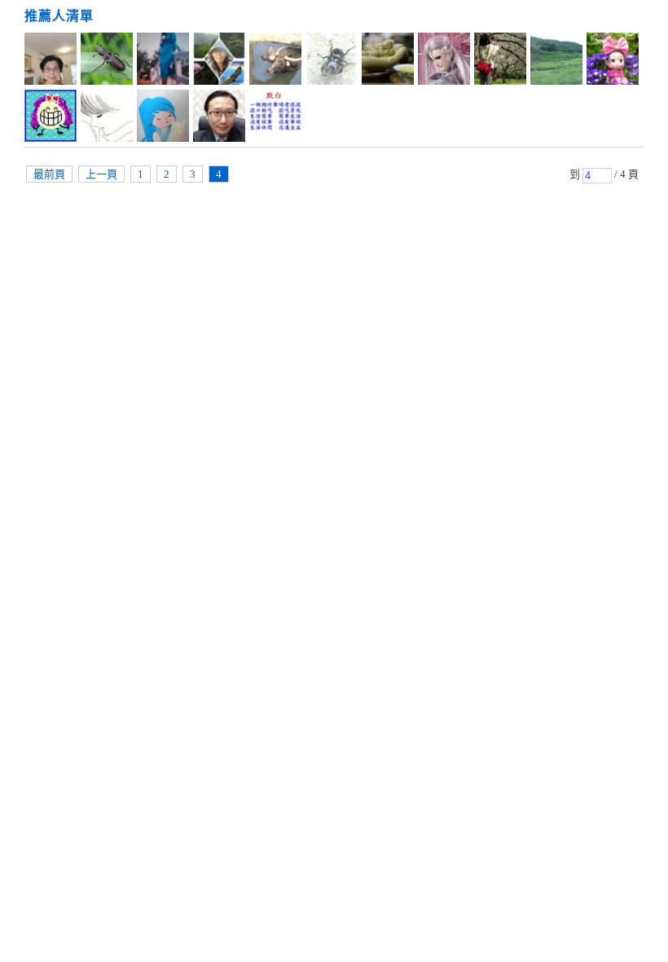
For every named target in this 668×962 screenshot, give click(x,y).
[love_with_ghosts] (107, 118)
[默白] (275, 118)
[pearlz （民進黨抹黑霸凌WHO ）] (50, 61)
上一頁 (101, 174)
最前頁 (49, 174)
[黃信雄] (219, 118)
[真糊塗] (388, 61)
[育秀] (219, 61)
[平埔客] (107, 61)
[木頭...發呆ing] (163, 118)
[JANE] (613, 61)
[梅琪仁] (500, 61)
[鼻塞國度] (331, 61)
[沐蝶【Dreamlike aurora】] (163, 61)
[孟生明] (275, 61)
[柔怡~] (556, 61)
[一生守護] (444, 61)
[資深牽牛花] (50, 118)
